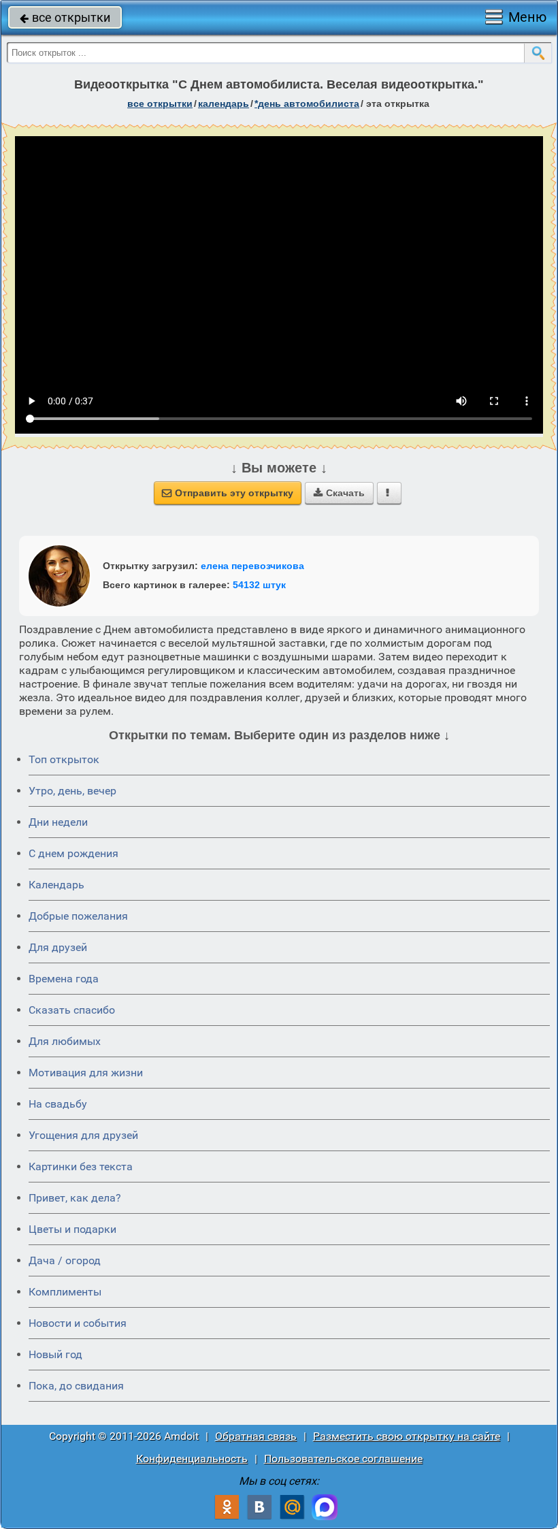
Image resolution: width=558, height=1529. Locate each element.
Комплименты (65, 1291)
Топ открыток (64, 759)
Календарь (223, 103)
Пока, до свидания (76, 1385)
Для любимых (65, 1041)
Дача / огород (65, 1260)
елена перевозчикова (252, 565)
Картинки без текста (81, 1166)
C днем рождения (73, 853)
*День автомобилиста (307, 103)
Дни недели (58, 822)
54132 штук (259, 584)
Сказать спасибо (72, 1009)
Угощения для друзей (83, 1135)
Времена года (64, 978)
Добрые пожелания (78, 916)
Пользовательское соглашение (343, 1458)
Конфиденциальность (192, 1458)
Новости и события (78, 1323)
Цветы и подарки (72, 1229)
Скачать (339, 492)
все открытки (65, 17)
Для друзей (58, 947)
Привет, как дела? (75, 1197)
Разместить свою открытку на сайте (406, 1436)
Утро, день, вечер (72, 790)
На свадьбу (58, 1103)
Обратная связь (256, 1436)
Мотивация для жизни (86, 1072)
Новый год (55, 1354)
